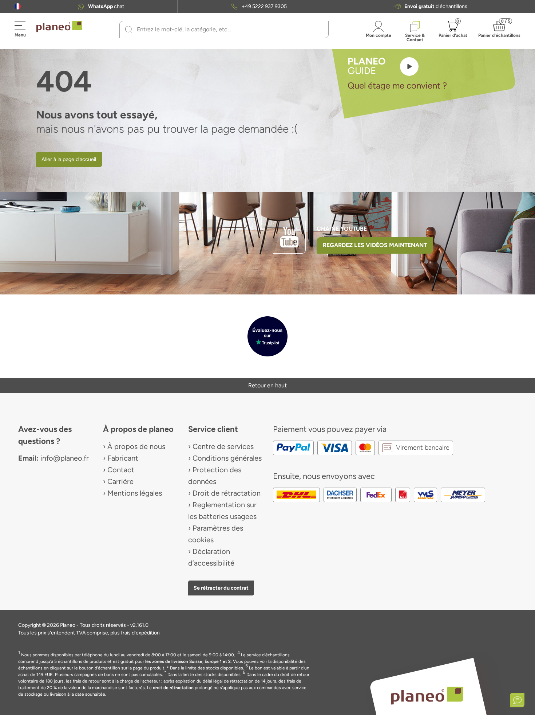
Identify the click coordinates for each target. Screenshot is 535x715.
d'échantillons (435, 6)
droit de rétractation (173, 687)
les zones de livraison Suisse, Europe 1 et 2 (188, 661)
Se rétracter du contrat (221, 588)
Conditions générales (227, 458)
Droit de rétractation (227, 493)
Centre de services (223, 446)
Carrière (120, 481)
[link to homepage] (59, 26)
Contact (120, 469)
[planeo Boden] (427, 695)
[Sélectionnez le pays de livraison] (18, 6)
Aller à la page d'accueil (68, 159)
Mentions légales (134, 493)
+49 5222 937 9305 (264, 6)
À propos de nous (136, 446)
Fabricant (122, 458)
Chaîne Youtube (342, 228)
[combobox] (228, 29)
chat (106, 6)
